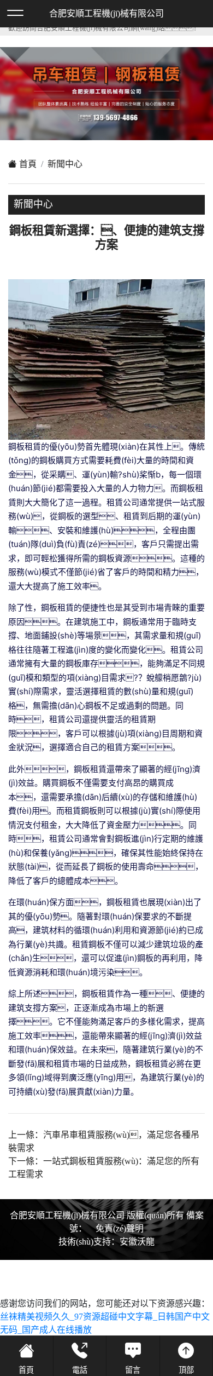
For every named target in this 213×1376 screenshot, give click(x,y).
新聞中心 (65, 164)
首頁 (27, 164)
